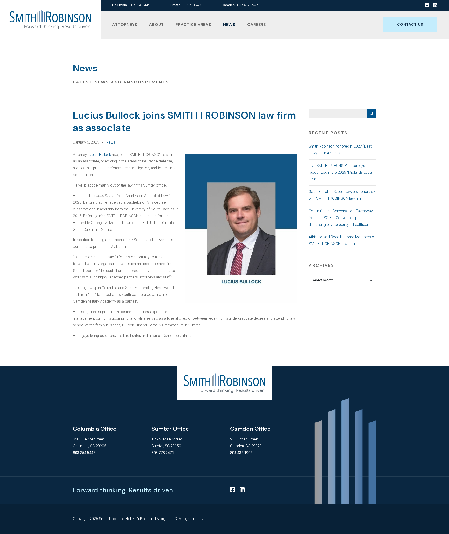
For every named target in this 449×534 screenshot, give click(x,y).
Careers (256, 24)
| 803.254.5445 (131, 5)
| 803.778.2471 (186, 5)
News (229, 24)
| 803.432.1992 (240, 5)
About (156, 24)
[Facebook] (427, 5)
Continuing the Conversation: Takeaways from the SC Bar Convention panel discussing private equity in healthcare (342, 218)
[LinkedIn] (435, 5)
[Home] (50, 19)
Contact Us (410, 24)
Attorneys (124, 24)
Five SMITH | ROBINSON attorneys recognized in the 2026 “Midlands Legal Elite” (341, 172)
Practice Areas (193, 24)
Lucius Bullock (99, 154)
